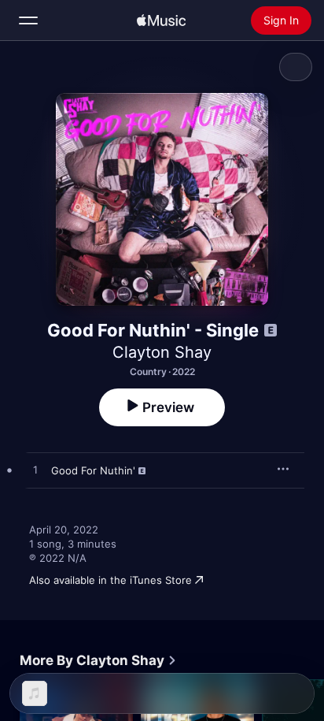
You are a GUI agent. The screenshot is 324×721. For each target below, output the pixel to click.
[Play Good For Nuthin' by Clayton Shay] (35, 470)
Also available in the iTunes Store (110, 580)
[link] (98, 660)
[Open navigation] (28, 20)
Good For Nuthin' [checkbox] (93, 470)
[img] (161, 20)
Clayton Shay (162, 352)
